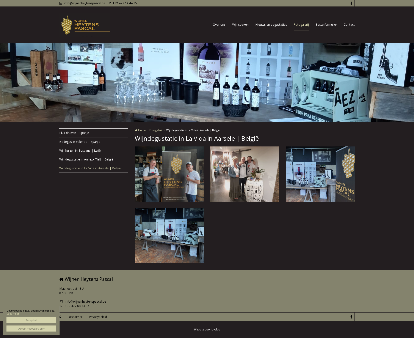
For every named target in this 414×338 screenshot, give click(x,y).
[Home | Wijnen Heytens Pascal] (91, 25)
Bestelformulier (326, 24)
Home (142, 130)
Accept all (31, 320)
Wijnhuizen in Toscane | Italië (80, 150)
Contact (349, 24)
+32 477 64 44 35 (125, 3)
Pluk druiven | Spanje (74, 133)
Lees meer (12, 313)
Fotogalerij (301, 24)
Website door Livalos (207, 329)
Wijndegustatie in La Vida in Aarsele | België (90, 168)
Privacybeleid (98, 317)
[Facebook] (351, 3)
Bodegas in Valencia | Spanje (79, 142)
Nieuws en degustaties (271, 24)
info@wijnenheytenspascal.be (84, 3)
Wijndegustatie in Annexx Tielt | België (86, 159)
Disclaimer (75, 317)
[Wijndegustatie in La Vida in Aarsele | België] (169, 174)
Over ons (219, 24)
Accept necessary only (31, 328)
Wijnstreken (240, 24)
